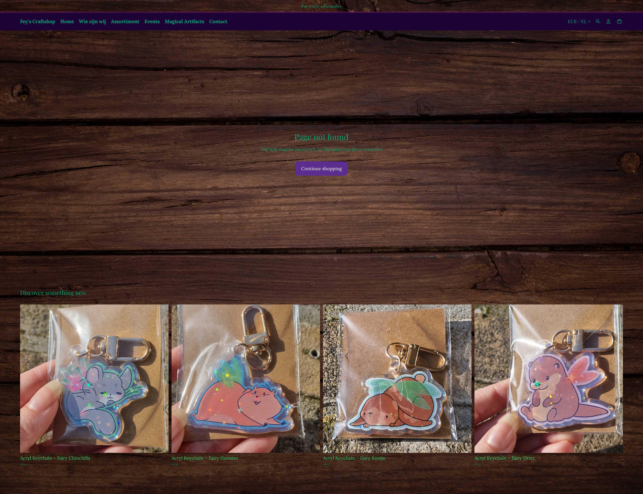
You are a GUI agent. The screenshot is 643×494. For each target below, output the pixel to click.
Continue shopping (321, 168)
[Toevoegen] (160, 445)
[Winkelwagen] (619, 21)
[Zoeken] (597, 21)
